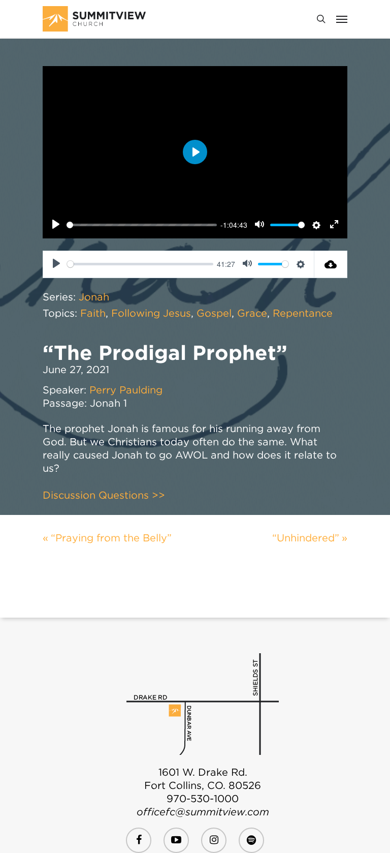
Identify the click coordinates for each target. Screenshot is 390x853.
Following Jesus (151, 313)
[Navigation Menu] (341, 19)
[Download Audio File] (330, 264)
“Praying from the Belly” (111, 538)
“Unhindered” (305, 538)
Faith (93, 313)
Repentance (303, 313)
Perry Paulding (125, 390)
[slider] (142, 225)
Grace (252, 313)
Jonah (94, 297)
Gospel (214, 313)
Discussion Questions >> (104, 495)
